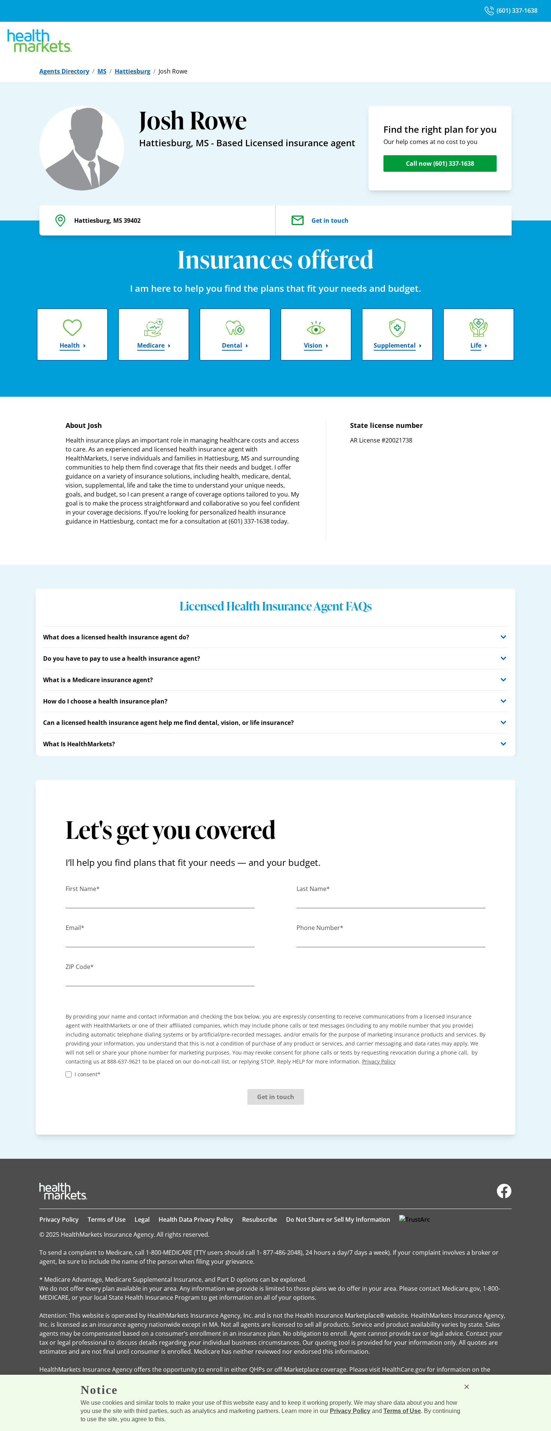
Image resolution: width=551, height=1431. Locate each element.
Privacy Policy (59, 1219)
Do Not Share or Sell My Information (338, 1219)
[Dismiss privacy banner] (466, 1386)
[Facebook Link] (504, 1191)
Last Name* (313, 889)
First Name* (83, 889)
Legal (142, 1219)
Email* (75, 928)
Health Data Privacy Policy (196, 1219)
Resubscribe (259, 1219)
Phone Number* (319, 928)
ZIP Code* (80, 967)
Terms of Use (107, 1219)
